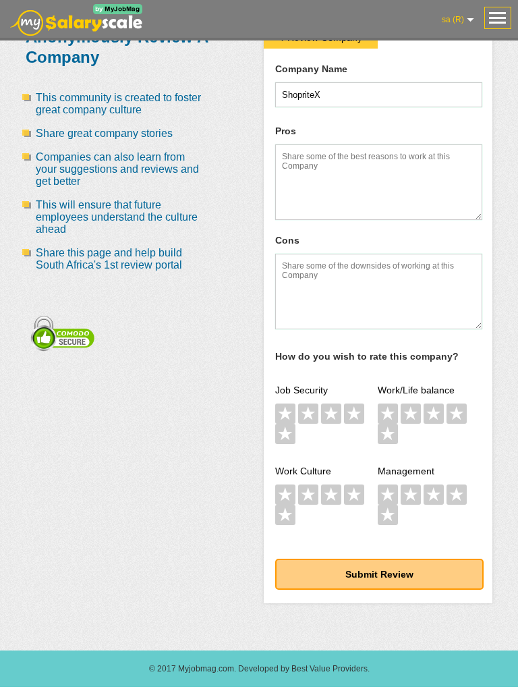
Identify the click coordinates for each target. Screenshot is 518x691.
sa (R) (453, 19)
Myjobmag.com (206, 668)
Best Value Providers (329, 668)
